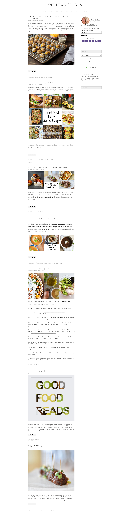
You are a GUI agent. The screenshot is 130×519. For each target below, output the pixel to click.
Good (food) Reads (44, 263)
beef (34, 263)
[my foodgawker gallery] (91, 67)
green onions (44, 510)
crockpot (34, 440)
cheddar (36, 77)
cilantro (40, 510)
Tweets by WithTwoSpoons (86, 61)
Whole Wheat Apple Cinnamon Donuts (90, 82)
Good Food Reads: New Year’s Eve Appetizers (47, 167)
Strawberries (64, 365)
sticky (64, 510)
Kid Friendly (48, 77)
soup (61, 263)
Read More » (32, 71)
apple (34, 77)
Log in (92, 517)
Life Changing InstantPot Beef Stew (54, 317)
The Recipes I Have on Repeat (88, 74)
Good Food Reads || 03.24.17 (40, 268)
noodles (57, 263)
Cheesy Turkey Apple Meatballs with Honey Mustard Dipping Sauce (51, 17)
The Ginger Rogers (35, 324)
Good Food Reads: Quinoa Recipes (43, 82)
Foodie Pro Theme (76, 517)
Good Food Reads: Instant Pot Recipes (45, 218)
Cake (34, 365)
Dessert (34, 159)
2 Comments (41, 373)
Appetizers (34, 211)
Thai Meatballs (35, 446)
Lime (50, 365)
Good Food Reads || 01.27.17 (40, 371)
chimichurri (37, 365)
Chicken (36, 263)
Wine (72, 365)
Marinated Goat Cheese (43, 336)
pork (59, 263)
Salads (43, 159)
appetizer (34, 510)
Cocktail (41, 365)
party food (52, 510)
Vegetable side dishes (50, 159)
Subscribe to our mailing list (87, 30)
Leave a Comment (42, 169)
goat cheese (47, 365)
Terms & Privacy (67, 517)
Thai (66, 510)
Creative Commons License (58, 517)
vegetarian (30, 162)
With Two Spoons (65, 4)
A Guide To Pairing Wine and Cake (35, 308)
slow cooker (39, 508)
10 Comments (41, 220)
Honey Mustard (42, 77)
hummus (38, 440)
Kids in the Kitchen (36, 76)
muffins (56, 365)
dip (39, 77)
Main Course (42, 76)
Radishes (59, 365)
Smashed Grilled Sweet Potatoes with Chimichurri (48, 347)
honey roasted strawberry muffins (51, 352)
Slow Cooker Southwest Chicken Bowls (90, 76)
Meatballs (51, 77)
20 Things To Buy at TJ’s (35, 343)
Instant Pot (41, 262)
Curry (44, 365)
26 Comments (40, 84)
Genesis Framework (85, 517)
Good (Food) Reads (39, 159)
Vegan (46, 159)
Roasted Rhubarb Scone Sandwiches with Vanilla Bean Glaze (43, 333)
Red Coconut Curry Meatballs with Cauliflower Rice (54, 312)
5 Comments (41, 20)
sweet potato (68, 365)
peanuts (55, 510)
